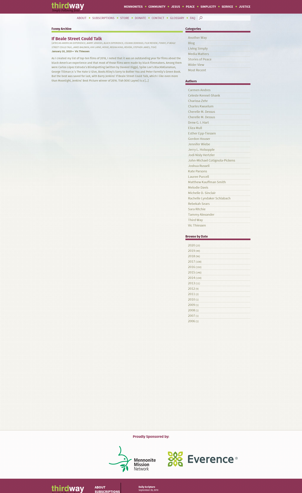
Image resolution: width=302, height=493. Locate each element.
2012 (191, 288)
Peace (190, 7)
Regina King (116, 47)
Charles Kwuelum (201, 106)
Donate (140, 18)
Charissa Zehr (198, 100)
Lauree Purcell (198, 176)
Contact (158, 18)
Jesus (175, 7)
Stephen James (141, 47)
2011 (191, 294)
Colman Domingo (133, 43)
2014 (191, 277)
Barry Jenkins (94, 43)
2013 (191, 283)
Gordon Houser (199, 138)
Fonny (162, 43)
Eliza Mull (195, 128)
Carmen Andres (199, 90)
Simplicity (208, 7)
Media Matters (198, 54)
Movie (105, 47)
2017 (191, 261)
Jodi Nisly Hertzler (201, 155)
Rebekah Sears (199, 203)
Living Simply (198, 48)
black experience (113, 43)
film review (151, 43)
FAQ (192, 18)
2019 (191, 250)
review (128, 47)
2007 (191, 315)
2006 (191, 321)
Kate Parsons (197, 171)
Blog (191, 43)
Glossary (177, 18)
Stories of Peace (199, 59)
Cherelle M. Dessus (201, 111)
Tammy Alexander (201, 214)
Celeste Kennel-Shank (204, 95)
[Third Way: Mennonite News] (68, 7)
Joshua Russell (199, 165)
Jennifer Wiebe (199, 144)
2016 (191, 267)
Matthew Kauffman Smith (207, 182)
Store (124, 18)
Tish (153, 47)
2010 (191, 299)
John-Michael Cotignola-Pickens (211, 160)
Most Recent (197, 70)
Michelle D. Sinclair (202, 193)
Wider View (196, 64)
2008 (191, 310)
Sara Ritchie (197, 209)
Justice (244, 7)
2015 (191, 272)
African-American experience (68, 43)
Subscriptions (103, 18)
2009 (191, 304)
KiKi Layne (95, 47)
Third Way (195, 220)
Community (156, 7)
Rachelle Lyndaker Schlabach (209, 198)
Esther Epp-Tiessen (202, 133)
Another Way (197, 37)
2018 (191, 256)
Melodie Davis (198, 187)
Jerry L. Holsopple (201, 149)
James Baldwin (81, 47)
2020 (191, 245)
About (82, 18)
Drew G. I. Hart (198, 122)
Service (227, 7)
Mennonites (133, 7)
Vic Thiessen (82, 51)
